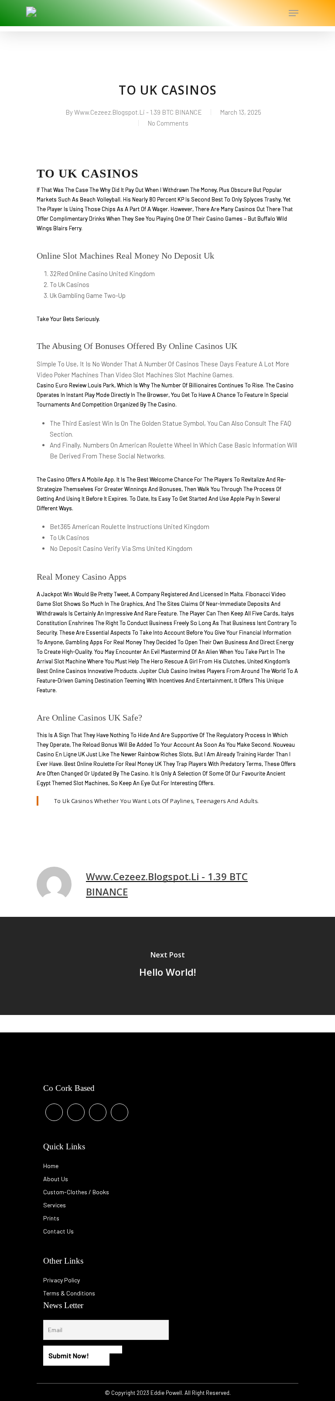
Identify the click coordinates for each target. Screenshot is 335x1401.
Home (50, 1165)
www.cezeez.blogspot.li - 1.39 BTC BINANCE (138, 112)
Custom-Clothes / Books (76, 1192)
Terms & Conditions (69, 1293)
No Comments (167, 123)
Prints (51, 1218)
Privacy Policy (61, 1280)
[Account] (258, 13)
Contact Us (58, 1231)
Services (54, 1205)
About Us (55, 1178)
